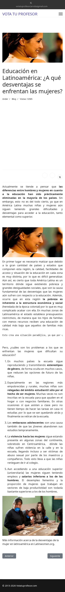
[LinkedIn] (52, 175)
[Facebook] (44, 175)
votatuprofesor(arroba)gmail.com (31, 6)
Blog (14, 99)
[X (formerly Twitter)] (60, 177)
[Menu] (61, 14)
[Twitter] (31, 2)
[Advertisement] (32, 135)
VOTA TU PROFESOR (19, 14)
